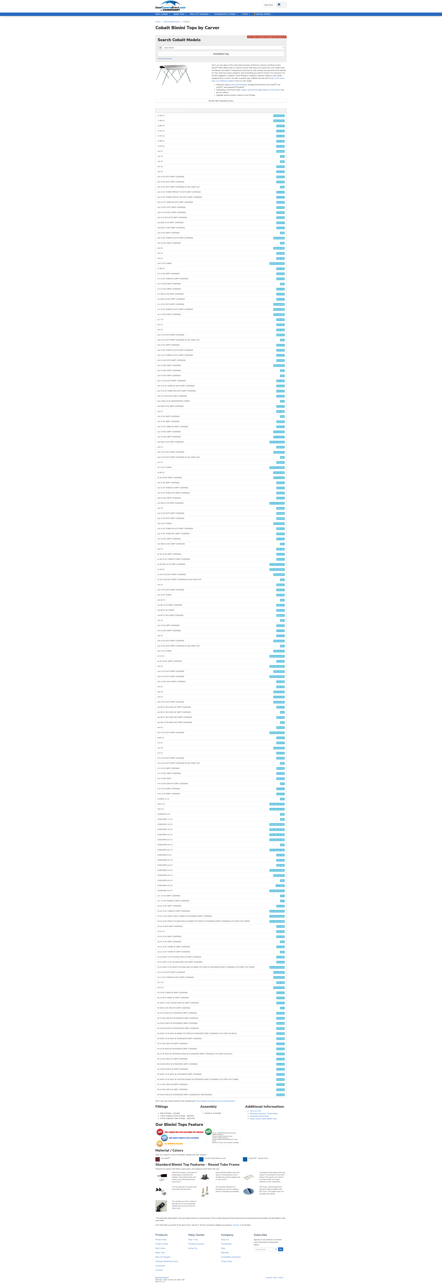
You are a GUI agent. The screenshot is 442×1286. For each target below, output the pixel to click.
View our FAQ (255, 1111)
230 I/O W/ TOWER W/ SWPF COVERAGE (220, 487)
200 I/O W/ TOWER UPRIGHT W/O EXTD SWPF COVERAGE (220, 197)
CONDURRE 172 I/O (220, 819)
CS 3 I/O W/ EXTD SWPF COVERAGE (220, 972)
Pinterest (280, 1278)
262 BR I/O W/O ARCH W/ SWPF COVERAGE (220, 707)
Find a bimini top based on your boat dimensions (216, 1101)
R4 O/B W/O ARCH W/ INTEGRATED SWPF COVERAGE (220, 1028)
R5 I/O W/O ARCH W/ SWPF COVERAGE (220, 1043)
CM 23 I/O (220, 804)
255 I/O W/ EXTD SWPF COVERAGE (220, 702)
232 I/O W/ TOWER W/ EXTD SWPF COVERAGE (220, 528)
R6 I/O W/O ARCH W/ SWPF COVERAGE (220, 1059)
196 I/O (220, 156)
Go (280, 1249)
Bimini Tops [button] (179, 14)
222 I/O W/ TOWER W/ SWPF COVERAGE (220, 426)
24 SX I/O (220, 569)
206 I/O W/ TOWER (220, 263)
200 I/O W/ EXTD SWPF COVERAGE (220, 176)
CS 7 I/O (220, 982)
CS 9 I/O (220, 987)
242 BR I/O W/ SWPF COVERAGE (220, 605)
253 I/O (220, 686)
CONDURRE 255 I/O (220, 880)
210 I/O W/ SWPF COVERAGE (220, 273)
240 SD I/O (220, 600)
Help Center (268, 5)
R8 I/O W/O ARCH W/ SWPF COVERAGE (220, 1089)
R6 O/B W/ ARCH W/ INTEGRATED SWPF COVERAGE (220, 1064)
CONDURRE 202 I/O (220, 834)
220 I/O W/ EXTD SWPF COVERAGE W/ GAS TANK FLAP (220, 340)
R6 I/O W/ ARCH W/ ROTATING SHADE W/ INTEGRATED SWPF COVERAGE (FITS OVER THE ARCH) (220, 1054)
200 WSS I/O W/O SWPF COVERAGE (220, 228)
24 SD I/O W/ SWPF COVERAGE (220, 554)
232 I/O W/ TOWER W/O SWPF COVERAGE (220, 533)
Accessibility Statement (231, 1257)
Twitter (275, 1278)
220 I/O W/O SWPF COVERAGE (220, 365)
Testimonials (226, 1244)
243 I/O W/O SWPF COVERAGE (220, 630)
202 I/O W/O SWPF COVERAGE (220, 243)
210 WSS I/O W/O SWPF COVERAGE (220, 299)
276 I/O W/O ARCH (220, 778)
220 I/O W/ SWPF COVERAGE (220, 345)
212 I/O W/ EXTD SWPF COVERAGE (220, 304)
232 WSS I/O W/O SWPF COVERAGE (220, 544)
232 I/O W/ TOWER (220, 523)
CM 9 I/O (220, 809)
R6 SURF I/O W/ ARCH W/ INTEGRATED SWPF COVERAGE (220, 1074)
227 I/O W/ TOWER (220, 467)
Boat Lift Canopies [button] (199, 14)
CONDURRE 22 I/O (220, 855)
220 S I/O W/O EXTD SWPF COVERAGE (220, 396)
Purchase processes (196, 1244)
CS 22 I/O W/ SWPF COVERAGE (220, 906)
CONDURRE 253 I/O (220, 875)
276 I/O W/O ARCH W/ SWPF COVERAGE (220, 783)
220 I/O (220, 324)
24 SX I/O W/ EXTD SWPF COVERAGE (220, 574)
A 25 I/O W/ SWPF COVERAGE (220, 788)
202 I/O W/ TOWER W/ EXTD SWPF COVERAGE (220, 238)
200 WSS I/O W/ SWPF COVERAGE (220, 222)
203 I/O (220, 248)
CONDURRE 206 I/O (220, 850)
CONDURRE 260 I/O (220, 885)
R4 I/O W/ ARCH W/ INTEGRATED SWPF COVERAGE (220, 1013)
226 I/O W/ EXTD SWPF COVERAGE (220, 452)
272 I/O (220, 743)
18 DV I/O (220, 131)
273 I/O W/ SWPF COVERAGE (220, 768)
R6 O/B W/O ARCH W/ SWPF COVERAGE (220, 1069)
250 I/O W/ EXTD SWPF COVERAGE (220, 671)
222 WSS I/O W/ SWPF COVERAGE (220, 442)
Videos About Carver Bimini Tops (263, 1118)
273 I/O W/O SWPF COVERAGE (220, 773)
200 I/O (220, 166)
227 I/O (220, 462)
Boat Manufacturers (172, 21)
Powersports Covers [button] (225, 14)
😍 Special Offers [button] (262, 14)
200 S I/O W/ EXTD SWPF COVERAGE (220, 212)
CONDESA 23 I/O (220, 814)
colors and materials (239, 84)
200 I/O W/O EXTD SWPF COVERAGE (220, 207)
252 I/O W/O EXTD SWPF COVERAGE (220, 681)
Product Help (160, 1239)
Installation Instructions (259, 1116)
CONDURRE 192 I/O (220, 829)
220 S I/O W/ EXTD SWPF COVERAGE (220, 381)
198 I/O (220, 161)
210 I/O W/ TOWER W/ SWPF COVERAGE (220, 278)
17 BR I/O (220, 120)
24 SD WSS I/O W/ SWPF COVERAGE (220, 564)
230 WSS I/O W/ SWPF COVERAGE (220, 503)
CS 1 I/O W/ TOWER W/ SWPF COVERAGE (220, 901)
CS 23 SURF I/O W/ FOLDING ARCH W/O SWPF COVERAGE (220, 962)
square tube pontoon (249, 90)
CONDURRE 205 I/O (220, 844)
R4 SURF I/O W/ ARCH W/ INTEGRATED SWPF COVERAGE (220, 1038)
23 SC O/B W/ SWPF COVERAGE (220, 477)
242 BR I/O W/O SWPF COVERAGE (220, 615)
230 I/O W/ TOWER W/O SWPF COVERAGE (220, 493)
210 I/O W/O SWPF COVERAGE (220, 284)
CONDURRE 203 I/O (220, 839)
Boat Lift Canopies (162, 1257)
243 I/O (220, 620)
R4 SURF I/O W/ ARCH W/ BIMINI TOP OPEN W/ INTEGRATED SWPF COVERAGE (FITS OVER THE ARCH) (220, 1033)
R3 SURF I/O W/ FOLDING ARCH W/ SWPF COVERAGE (220, 1003)
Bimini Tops (160, 1252)
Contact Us (192, 1248)
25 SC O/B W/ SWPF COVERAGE (220, 661)
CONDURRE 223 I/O (220, 860)
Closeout (159, 1270)
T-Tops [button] (244, 14)
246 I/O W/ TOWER (220, 651)
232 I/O (220, 508)
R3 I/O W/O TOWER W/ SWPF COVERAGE (220, 997)
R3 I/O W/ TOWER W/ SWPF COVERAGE (220, 992)
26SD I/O (220, 737)
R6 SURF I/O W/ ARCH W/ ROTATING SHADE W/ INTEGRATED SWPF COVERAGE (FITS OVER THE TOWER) (220, 1079)
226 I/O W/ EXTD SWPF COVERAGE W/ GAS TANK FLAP (220, 457)
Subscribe (225, 1252)
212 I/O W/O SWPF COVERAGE (220, 314)
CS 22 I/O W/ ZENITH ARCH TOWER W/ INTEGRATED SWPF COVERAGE (220, 916)
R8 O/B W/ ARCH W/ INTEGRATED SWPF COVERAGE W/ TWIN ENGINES (220, 1094)
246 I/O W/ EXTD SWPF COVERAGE (220, 640)
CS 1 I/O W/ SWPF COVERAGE (220, 896)
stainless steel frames (271, 90)
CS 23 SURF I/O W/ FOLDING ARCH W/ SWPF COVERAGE (220, 957)
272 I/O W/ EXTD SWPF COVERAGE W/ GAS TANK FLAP (220, 763)
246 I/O (220, 635)
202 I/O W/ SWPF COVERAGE (220, 233)
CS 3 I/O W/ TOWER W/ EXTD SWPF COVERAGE (220, 977)
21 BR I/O (220, 268)
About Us (225, 1239)
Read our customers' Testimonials (264, 1113)
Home (157, 21)
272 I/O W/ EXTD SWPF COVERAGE (220, 758)
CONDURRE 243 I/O (220, 865)
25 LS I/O (220, 656)
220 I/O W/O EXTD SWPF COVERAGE (220, 360)
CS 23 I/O (220, 931)
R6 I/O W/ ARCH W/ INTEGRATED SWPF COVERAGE (220, 1049)
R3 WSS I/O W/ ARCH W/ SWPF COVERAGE (220, 1008)
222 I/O (220, 411)
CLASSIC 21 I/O (220, 799)
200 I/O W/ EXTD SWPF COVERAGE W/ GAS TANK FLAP (220, 187)
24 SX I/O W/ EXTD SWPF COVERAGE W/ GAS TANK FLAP (220, 579)
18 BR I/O (220, 125)
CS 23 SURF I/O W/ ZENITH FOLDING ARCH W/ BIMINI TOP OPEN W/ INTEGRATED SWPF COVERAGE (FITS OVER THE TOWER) (220, 967)
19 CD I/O (220, 146)
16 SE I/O (220, 115)
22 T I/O (220, 319)
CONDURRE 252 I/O (220, 870)
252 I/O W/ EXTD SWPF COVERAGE (220, 676)
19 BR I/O (220, 141)
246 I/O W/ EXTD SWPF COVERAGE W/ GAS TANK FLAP (220, 646)
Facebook (269, 1278)
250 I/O (220, 666)
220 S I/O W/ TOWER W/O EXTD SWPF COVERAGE (220, 391)
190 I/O (220, 151)
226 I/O (220, 447)
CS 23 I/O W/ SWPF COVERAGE (220, 936)
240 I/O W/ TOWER (220, 595)
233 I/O (220, 549)
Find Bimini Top (221, 53)
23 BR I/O (220, 472)
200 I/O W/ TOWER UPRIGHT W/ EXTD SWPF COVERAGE (220, 192)
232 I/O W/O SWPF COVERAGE (220, 539)
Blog (223, 1248)
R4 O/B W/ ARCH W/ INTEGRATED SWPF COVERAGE (220, 1023)
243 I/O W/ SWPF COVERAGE (220, 625)
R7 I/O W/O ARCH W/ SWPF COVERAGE (220, 1084)
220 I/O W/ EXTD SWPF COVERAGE (220, 335)
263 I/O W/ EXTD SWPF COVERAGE (220, 732)
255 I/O (220, 692)
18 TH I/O (220, 136)
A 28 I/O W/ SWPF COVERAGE (220, 793)
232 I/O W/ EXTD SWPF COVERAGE (220, 513)
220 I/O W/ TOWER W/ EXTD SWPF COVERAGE (220, 350)
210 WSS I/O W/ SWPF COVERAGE (220, 294)
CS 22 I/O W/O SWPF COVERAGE (220, 926)
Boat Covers (160, 1248)
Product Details (161, 1244)
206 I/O (220, 253)
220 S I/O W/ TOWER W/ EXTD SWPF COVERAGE (220, 386)
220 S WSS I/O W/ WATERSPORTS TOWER (220, 401)
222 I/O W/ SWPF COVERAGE (220, 416)
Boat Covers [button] (161, 14)
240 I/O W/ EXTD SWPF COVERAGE (220, 590)
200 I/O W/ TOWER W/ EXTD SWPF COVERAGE (220, 202)
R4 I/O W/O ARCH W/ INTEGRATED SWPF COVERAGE (220, 1018)
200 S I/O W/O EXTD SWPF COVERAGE (220, 217)
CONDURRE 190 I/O (220, 824)
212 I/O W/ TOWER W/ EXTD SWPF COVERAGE (220, 309)
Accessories (160, 1265)
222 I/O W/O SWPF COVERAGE (220, 431)
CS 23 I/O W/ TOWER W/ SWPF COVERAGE (220, 946)
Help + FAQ (193, 1239)
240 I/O (220, 584)
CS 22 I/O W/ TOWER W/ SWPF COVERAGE (220, 911)
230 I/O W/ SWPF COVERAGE (220, 482)
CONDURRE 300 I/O (220, 890)
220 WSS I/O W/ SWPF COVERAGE (220, 406)
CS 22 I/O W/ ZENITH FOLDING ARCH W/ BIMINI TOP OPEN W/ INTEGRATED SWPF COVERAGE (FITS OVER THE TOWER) (220, 921)
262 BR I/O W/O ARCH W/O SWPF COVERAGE (220, 717)
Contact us (237, 1225)
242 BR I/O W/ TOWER (220, 610)
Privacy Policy (226, 1261)
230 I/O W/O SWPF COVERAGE (220, 498)
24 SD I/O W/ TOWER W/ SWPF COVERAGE (220, 559)
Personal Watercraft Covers (166, 1261)
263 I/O (220, 727)
